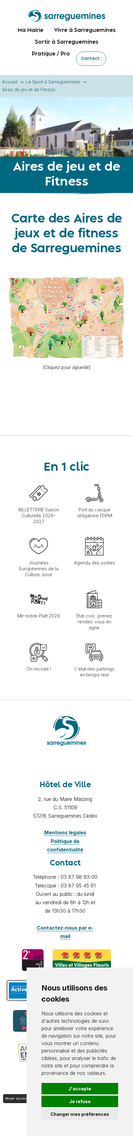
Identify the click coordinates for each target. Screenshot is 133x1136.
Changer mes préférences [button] (79, 1114)
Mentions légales (65, 832)
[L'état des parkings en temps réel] (94, 640)
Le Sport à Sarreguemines (53, 81)
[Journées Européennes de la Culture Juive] (38, 534)
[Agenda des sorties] (94, 534)
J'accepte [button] (79, 1088)
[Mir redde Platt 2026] (38, 587)
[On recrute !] (38, 640)
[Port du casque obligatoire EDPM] (94, 481)
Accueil (9, 81)
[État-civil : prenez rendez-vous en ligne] (94, 587)
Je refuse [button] (80, 1101)
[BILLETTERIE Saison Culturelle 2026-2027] (38, 481)
